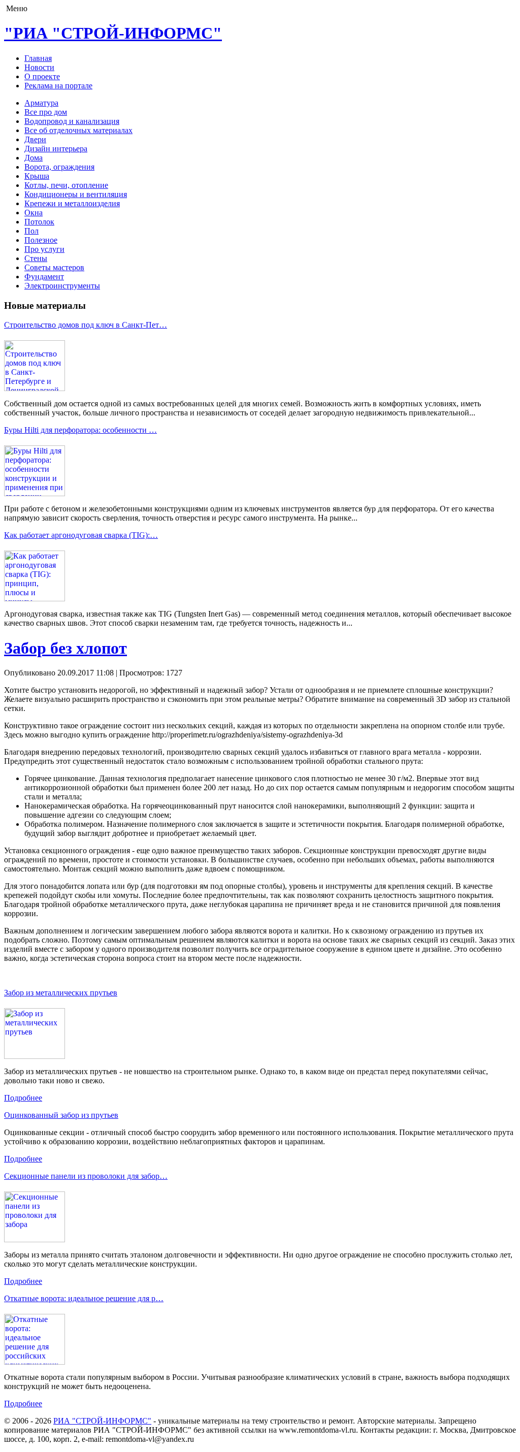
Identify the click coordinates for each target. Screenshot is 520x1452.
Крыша (36, 176)
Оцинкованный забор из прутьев (61, 1115)
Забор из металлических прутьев (60, 992)
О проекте (42, 76)
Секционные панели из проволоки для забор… (86, 1176)
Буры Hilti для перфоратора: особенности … (80, 430)
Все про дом (45, 112)
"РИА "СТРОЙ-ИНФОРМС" (113, 33)
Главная (38, 58)
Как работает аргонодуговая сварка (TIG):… (81, 535)
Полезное (40, 240)
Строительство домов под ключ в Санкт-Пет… (85, 324)
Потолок (39, 221)
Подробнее (23, 1097)
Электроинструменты (62, 285)
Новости (39, 67)
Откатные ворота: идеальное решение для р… (84, 1298)
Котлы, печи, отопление (66, 185)
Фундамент (44, 276)
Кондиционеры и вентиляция (75, 194)
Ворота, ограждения (59, 167)
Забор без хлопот (65, 648)
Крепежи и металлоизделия (72, 203)
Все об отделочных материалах (78, 130)
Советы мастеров (54, 267)
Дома (33, 157)
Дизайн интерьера (55, 148)
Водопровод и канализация (71, 121)
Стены (35, 258)
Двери (35, 139)
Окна (33, 212)
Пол (31, 231)
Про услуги (44, 249)
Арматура (41, 103)
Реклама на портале (58, 85)
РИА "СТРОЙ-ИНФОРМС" (102, 1420)
